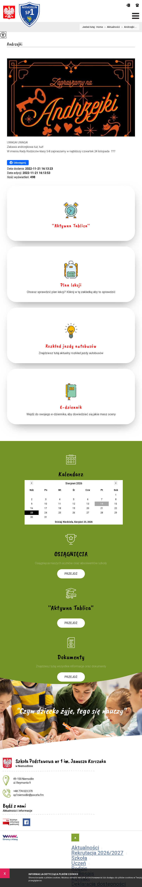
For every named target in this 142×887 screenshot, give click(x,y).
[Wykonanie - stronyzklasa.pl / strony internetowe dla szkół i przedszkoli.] (10, 838)
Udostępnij (20, 162)
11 (59, 503)
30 (31, 517)
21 (101, 508)
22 (115, 508)
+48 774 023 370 (135, 5)
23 (31, 512)
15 (115, 503)
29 (115, 512)
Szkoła (79, 858)
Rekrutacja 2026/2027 (97, 853)
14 (101, 503)
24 (45, 512)
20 (88, 508)
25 (59, 512)
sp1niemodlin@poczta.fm (128, 5)
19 (73, 508)
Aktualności (112, 27)
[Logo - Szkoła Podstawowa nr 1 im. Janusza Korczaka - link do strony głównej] (21, 14)
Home (99, 27)
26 (73, 512)
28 (101, 512)
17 (45, 508)
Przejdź (71, 573)
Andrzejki (14, 44)
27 (88, 512)
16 (31, 508)
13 (88, 503)
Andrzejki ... (128, 27)
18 (59, 508)
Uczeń (78, 863)
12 (73, 503)
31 (45, 517)
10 (45, 503)
